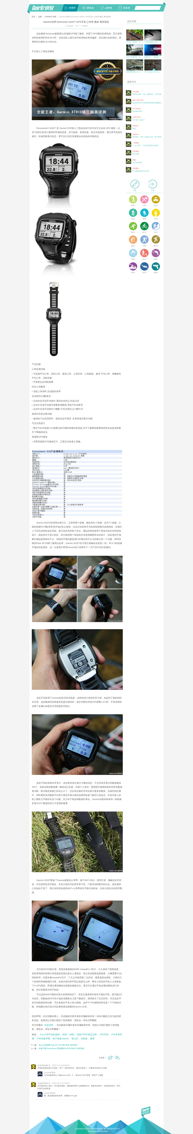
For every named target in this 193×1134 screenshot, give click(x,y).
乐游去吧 (48, 1025)
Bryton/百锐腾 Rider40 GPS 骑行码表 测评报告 (58, 1045)
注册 (134, 190)
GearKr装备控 (50, 1073)
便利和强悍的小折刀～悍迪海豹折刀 (138, 72)
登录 (152, 190)
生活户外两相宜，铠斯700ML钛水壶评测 (140, 57)
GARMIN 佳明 (50, 17)
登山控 (74, 1038)
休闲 (64, 1034)
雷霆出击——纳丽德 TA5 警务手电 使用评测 (159, 57)
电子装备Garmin (61, 1038)
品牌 (40, 17)
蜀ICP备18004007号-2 (112, 1129)
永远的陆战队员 (43, 1065)
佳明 (72, 1034)
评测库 (71, 8)
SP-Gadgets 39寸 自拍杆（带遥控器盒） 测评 (160, 72)
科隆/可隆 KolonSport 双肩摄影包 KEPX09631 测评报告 (61, 1048)
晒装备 (90, 8)
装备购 (126, 8)
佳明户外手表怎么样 (87, 1034)
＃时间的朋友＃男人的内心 (153, 42)
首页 (34, 17)
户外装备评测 (43, 1038)
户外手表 (103, 1034)
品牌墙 (108, 8)
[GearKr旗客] (45, 9)
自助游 (84, 1038)
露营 (92, 1038)
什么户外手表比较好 (50, 1034)
